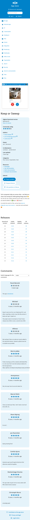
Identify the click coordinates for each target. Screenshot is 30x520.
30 (26, 227)
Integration (7, 46)
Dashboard (7, 35)
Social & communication (10, 71)
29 (26, 230)
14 (26, 256)
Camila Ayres (7, 138)
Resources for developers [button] (15, 9)
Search (6, 64)
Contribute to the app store (16, 514)
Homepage (7, 166)
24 (26, 244)
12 (26, 262)
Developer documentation (11, 171)
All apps (6, 21)
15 (26, 253)
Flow (5, 78)
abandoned (12, 295)
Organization (7, 60)
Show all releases (7, 123)
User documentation (10, 168)
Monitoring (7, 49)
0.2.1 (12, 247)
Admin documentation (10, 169)
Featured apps (8, 24)
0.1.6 (12, 259)
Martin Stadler (8, 134)
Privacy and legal (16, 517)
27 (26, 236)
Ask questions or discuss (12, 186)
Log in (10, 16)
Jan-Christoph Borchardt (11, 136)
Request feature (10, 182)
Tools (5, 74)
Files (5, 39)
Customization (8, 31)
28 (26, 233)
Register (19, 16)
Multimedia (7, 53)
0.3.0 (12, 227)
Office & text (7, 56)
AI (4, 28)
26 (26, 239)
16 (26, 250)
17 (26, 247)
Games (6, 42)
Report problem (10, 178)
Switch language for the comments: (7, 277)
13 (26, 259)
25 (26, 242)
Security (6, 67)
